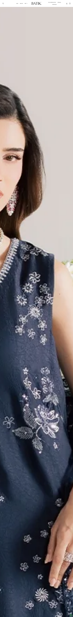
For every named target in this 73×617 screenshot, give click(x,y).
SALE (17, 3)
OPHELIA (59, 2)
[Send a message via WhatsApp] (71, 615)
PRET (26, 3)
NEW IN (21, 3)
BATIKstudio (54, 4)
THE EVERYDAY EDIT (52, 2)
